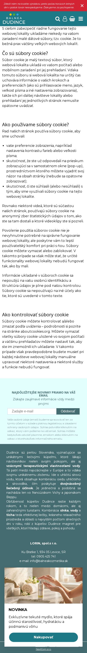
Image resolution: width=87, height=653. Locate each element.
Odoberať (68, 411)
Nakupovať (43, 637)
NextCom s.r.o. (43, 649)
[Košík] (72, 18)
